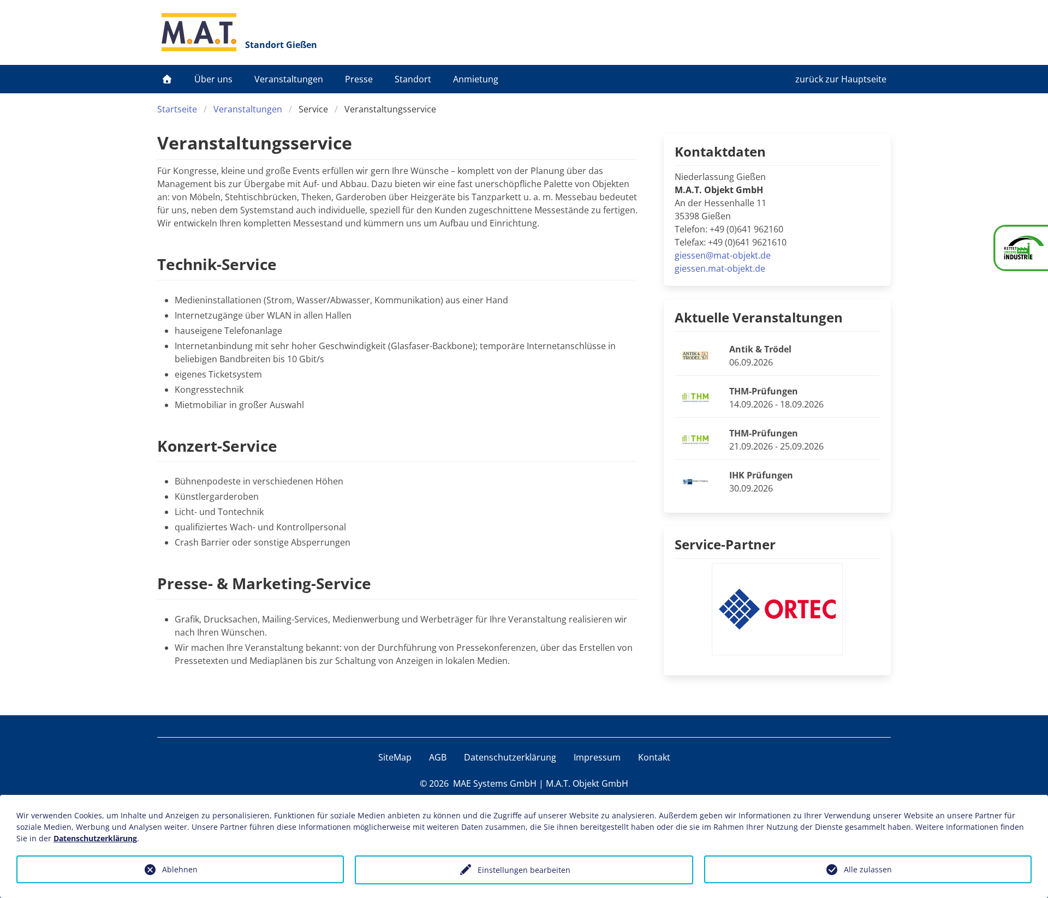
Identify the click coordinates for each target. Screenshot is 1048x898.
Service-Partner (725, 544)
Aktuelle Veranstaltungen (759, 317)
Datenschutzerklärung (510, 757)
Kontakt (654, 757)
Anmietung (475, 79)
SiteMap (395, 757)
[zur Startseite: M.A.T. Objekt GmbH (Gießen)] (199, 32)
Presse (359, 79)
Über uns (213, 79)
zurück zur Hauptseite (840, 79)
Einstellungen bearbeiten (524, 870)
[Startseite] (167, 79)
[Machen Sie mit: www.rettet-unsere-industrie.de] (1020, 248)
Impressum (597, 757)
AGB (437, 757)
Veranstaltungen (288, 79)
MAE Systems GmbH (495, 783)
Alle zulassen (868, 869)
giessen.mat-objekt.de (720, 268)
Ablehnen (180, 869)
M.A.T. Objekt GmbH (587, 783)
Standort (413, 79)
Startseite (177, 109)
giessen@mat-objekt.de (723, 255)
